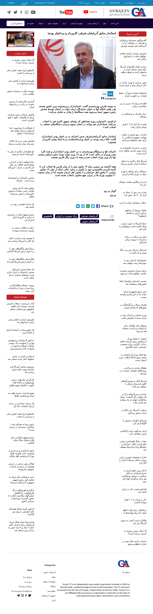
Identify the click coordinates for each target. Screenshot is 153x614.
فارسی (24, 3)
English (11, 3)
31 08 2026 (115, 3)
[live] (90, 12)
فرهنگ (40, 23)
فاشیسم (48, 216)
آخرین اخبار (115, 23)
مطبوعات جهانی (49, 581)
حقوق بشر (30, 23)
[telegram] (9, 12)
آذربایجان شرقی (89, 216)
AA (110, 94)
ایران (64, 23)
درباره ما (141, 3)
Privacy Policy (25, 586)
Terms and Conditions (21, 591)
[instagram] (26, 12)
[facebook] (21, 12)
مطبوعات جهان (53, 23)
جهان (104, 23)
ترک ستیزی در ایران (66, 216)
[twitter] (15, 12)
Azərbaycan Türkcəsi (45, 3)
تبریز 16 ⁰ (83, 3)
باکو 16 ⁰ (99, 3)
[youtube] (66, 12)
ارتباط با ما (129, 3)
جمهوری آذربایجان (77, 23)
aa (105, 94)
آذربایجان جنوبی (92, 23)
